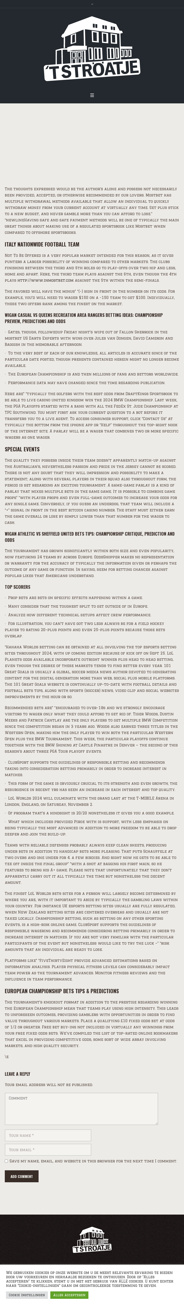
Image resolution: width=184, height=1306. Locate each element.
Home (17, 159)
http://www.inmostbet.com (45, 280)
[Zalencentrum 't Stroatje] (92, 49)
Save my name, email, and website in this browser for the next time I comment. (93, 1161)
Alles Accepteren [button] (69, 1295)
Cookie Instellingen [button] (27, 1295)
